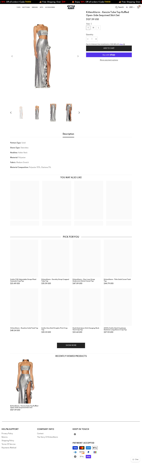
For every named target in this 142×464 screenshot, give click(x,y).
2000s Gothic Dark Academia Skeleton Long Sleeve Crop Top (115, 329)
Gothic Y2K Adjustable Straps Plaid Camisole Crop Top (23, 280)
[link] (24, 222)
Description (68, 134)
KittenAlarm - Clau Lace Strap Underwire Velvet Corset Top (84, 280)
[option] (45, 56)
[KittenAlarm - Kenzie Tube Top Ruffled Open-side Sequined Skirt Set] (24, 382)
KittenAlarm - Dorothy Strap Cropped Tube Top (55, 280)
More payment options (109, 60)
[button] (12, 56)
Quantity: (90, 35)
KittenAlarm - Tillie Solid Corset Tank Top (117, 280)
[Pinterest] (75, 434)
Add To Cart (108, 48)
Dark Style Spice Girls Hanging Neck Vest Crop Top (86, 329)
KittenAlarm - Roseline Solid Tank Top (24, 328)
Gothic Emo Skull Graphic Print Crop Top (54, 329)
